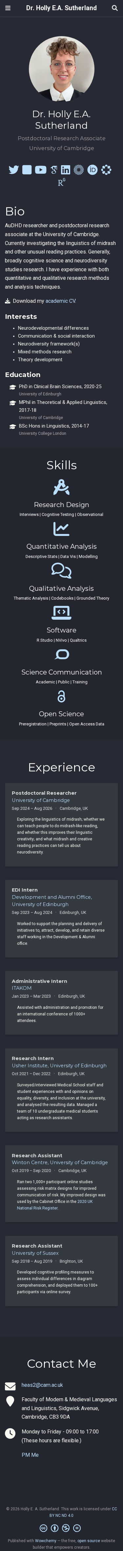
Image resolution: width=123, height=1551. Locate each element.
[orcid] (92, 172)
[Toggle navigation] (7, 8)
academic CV (60, 301)
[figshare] (78, 172)
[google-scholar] (54, 172)
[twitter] (14, 172)
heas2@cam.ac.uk (42, 1385)
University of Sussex (35, 1253)
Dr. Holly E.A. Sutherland (61, 8)
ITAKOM (22, 988)
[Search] (115, 8)
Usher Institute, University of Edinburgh (59, 1066)
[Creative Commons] (61, 1528)
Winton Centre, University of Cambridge (60, 1162)
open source (88, 1541)
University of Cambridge (41, 800)
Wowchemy (45, 1541)
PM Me (30, 1455)
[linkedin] (65, 172)
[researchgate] (62, 184)
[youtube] (41, 172)
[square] (26, 172)
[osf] (106, 172)
